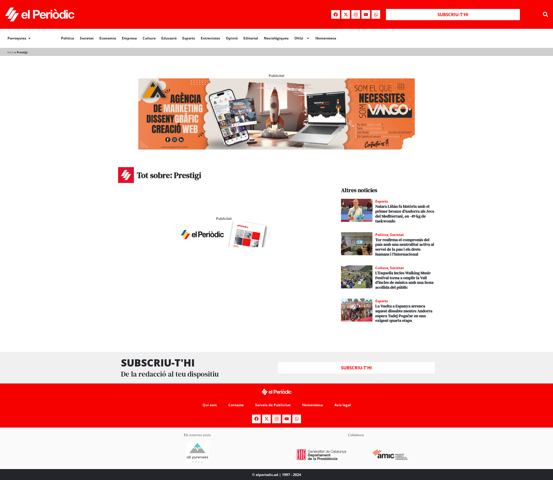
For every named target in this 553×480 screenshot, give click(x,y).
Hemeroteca (325, 38)
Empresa (129, 38)
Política (67, 38)
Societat (87, 38)
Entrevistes (210, 38)
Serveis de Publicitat (273, 404)
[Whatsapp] (376, 14)
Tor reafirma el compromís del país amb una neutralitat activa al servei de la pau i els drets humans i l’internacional (404, 247)
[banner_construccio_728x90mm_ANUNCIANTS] (224, 245)
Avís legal (342, 404)
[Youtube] (365, 14)
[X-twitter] (345, 14)
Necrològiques (276, 38)
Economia (107, 38)
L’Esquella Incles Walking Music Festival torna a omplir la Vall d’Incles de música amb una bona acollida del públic (404, 280)
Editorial (250, 38)
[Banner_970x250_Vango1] (276, 148)
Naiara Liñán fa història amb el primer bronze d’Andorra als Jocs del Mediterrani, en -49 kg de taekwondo (404, 213)
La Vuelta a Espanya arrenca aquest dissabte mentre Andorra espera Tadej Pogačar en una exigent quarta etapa (403, 313)
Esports (188, 38)
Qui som (209, 404)
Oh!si (298, 38)
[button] (545, 14)
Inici (10, 52)
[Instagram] (355, 14)
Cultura (149, 38)
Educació (169, 38)
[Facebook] (335, 14)
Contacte (236, 404)
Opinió (232, 38)
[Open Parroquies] (29, 38)
